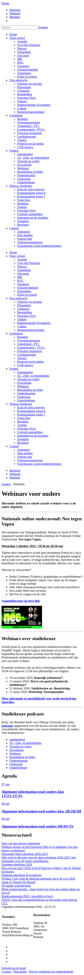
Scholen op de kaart (14, 968)
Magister (14, 17)
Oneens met (24, 456)
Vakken (22, 319)
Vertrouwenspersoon (30, 460)
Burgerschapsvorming (30, 330)
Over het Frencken (28, 263)
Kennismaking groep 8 (31, 411)
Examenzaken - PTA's (31, 347)
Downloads (24, 382)
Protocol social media (30, 361)
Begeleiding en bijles (30, 389)
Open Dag (23, 418)
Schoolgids (24, 270)
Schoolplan (24, 291)
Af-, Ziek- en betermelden (33, 375)
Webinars (23, 386)
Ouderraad (23, 397)
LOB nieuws (25, 365)
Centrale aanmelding (30, 432)
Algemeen (23, 449)
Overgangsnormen (28, 340)
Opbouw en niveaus (29, 301)
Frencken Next (26, 315)
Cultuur (22, 326)
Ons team (23, 273)
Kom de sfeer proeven (31, 407)
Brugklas (22, 421)
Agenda (22, 259)
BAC (20, 280)
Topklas (22, 425)
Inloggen (14, 10)
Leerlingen (16, 333)
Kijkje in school (27, 294)
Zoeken (43, 27)
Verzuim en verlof (28, 379)
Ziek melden (25, 453)
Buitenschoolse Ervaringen (33, 323)
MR (19, 277)
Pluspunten (24, 305)
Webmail (14, 13)
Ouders (13, 368)
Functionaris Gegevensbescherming (39, 463)
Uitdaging (23, 308)
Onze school (17, 256)
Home (5, 3)
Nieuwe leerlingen (20, 404)
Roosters (22, 337)
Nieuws (22, 266)
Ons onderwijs (18, 298)
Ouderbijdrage (26, 400)
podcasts (7, 725)
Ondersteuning (26, 393)
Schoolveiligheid (27, 287)
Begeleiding (24, 312)
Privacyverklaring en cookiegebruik (51, 971)
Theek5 (22, 358)
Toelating (23, 439)
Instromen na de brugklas (32, 435)
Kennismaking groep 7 (31, 414)
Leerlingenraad (26, 354)
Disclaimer (20, 971)
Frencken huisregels (29, 351)
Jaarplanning (25, 372)
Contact (14, 446)
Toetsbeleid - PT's (28, 344)
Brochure (23, 442)
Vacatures (23, 284)
